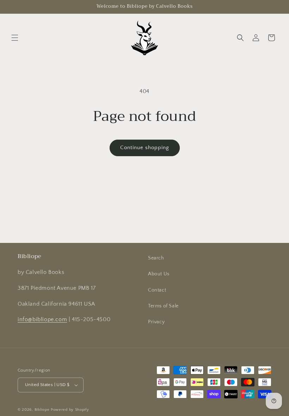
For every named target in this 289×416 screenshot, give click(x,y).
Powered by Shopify (70, 410)
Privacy (156, 322)
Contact (157, 290)
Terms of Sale (163, 306)
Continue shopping (144, 148)
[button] (15, 37)
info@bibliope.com (42, 319)
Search (156, 258)
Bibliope (42, 410)
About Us (159, 274)
